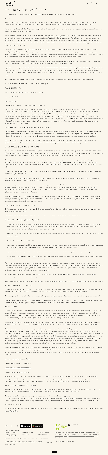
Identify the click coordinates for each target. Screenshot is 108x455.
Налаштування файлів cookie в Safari (17, 359)
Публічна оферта (43, 438)
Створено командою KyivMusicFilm (64, 441)
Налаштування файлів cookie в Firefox (18, 363)
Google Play (47, 38)
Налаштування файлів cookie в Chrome (18, 368)
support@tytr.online (11, 101)
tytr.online (51, 36)
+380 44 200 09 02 (10, 435)
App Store (37, 38)
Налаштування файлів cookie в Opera (17, 372)
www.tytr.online (61, 36)
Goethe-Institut (90, 436)
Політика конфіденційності (30, 438)
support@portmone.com (11, 434)
